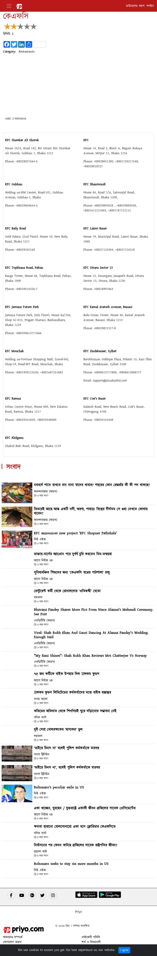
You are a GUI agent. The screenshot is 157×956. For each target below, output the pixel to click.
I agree (124, 950)
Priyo (78, 911)
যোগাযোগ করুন (12, 942)
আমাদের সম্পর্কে (12, 937)
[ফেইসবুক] (11, 895)
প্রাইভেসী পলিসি (91, 937)
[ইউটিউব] (22, 895)
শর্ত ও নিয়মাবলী (91, 942)
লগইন (150, 6)
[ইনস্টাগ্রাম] (53, 895)
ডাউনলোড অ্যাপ (135, 6)
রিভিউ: (8, 33)
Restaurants (27, 51)
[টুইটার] (42, 895)
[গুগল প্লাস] (32, 895)
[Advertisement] (78, 85)
